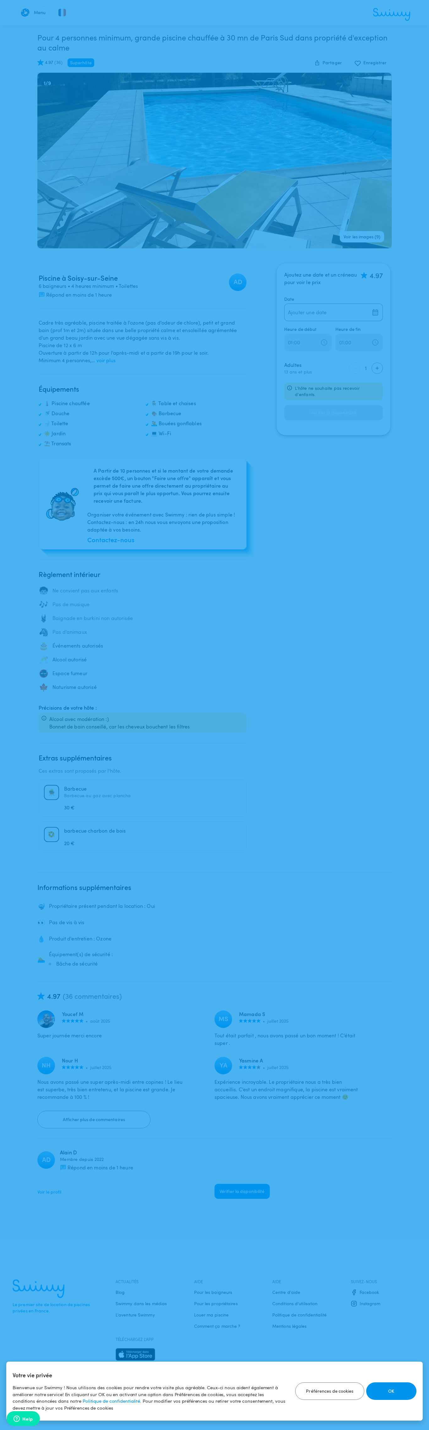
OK (391, 1391)
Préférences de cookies (329, 1391)
